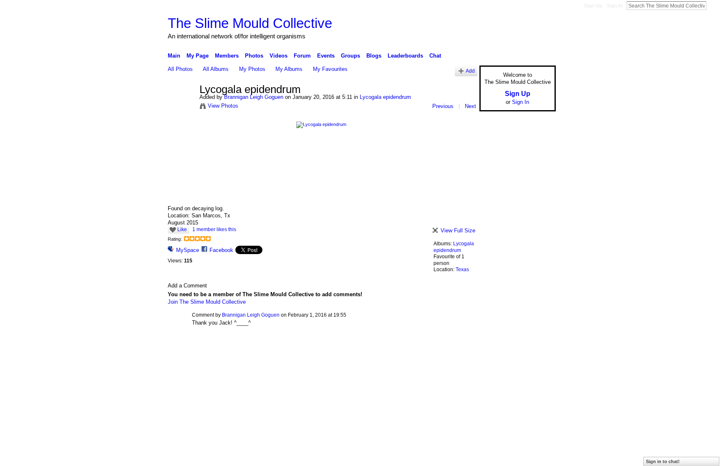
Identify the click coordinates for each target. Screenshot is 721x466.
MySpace (187, 250)
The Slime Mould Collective (250, 23)
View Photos (223, 106)
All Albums (216, 69)
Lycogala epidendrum (385, 97)
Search (713, 5)
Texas (462, 269)
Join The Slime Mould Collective (207, 302)
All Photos (180, 69)
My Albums (289, 69)
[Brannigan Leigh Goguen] (181, 107)
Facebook (221, 250)
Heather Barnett (230, 351)
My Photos (252, 69)
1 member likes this (214, 229)
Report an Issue (494, 351)
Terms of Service (537, 351)
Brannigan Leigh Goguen (253, 97)
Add (470, 70)
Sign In (615, 6)
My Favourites (330, 69)
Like (182, 229)
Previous (443, 106)
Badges (461, 351)
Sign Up (593, 6)
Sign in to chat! (663, 461)
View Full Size (458, 230)
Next (470, 106)
